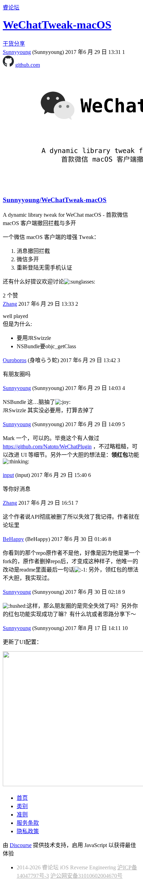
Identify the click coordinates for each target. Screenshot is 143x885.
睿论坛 (11, 7)
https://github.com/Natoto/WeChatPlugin (47, 446)
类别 (22, 806)
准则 (22, 815)
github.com (27, 65)
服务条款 (28, 823)
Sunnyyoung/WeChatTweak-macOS (55, 200)
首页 (22, 798)
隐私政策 (28, 831)
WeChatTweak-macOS (57, 24)
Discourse (21, 845)
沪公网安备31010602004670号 (86, 876)
